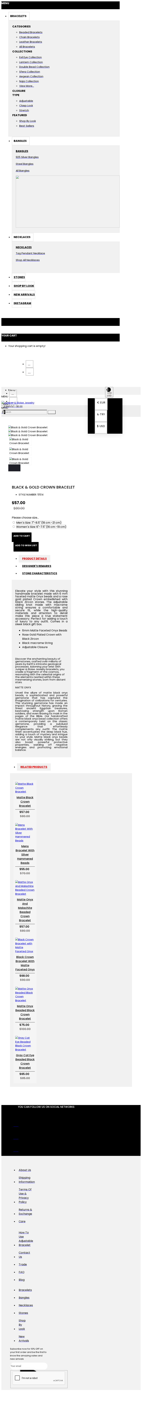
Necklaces (23, 247)
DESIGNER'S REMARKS (36, 566)
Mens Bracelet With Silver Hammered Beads (25, 854)
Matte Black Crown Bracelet (25, 801)
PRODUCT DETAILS (34, 558)
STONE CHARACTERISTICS (39, 573)
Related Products (33, 767)
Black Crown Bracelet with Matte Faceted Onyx (25, 963)
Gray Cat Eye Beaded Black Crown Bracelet (25, 1061)
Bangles (22, 151)
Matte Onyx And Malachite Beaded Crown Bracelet (25, 910)
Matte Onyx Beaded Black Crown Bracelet (25, 1012)
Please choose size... (25, 518)
